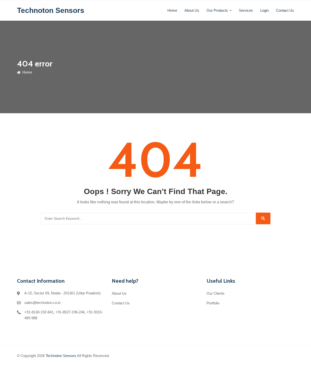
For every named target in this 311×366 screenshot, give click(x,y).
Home (172, 10)
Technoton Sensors (61, 356)
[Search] (263, 218)
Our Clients (216, 293)
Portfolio (213, 303)
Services (246, 10)
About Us (191, 10)
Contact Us (285, 10)
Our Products (217, 10)
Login (264, 10)
